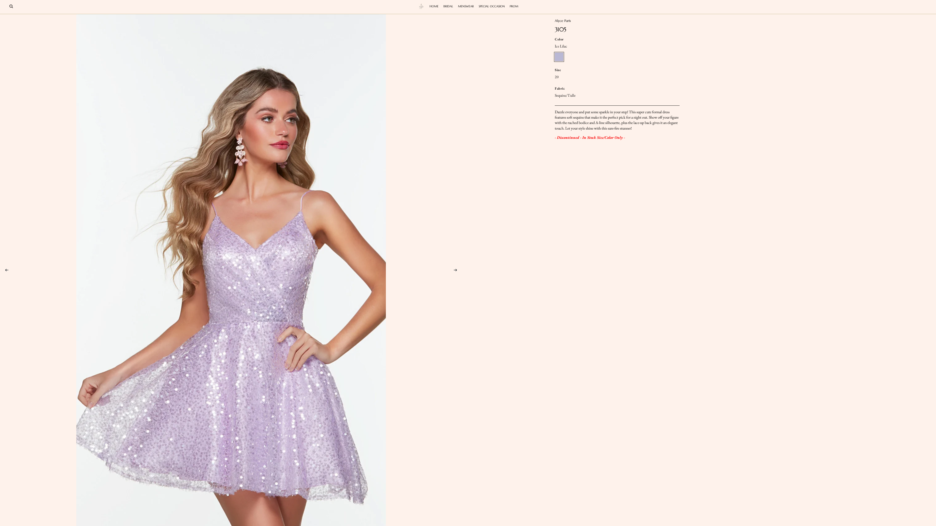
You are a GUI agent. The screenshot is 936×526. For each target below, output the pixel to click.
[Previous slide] (5, 270)
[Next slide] (456, 270)
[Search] (11, 6)
